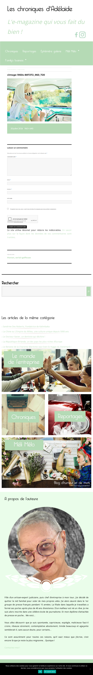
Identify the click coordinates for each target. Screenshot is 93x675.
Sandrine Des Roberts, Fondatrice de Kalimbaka (26, 326)
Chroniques (11, 50)
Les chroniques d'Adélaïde (39, 7)
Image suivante (20, 69)
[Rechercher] (88, 291)
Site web (9, 198)
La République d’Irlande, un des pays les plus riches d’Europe (32, 341)
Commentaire (11, 156)
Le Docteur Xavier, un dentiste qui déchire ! (24, 336)
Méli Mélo (71, 50)
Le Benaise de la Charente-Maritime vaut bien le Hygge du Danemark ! (37, 346)
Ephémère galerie (51, 50)
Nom (9, 179)
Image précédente (11, 69)
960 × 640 (28, 128)
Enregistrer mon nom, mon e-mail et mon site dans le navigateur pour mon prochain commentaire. (33, 209)
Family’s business (14, 60)
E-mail (9, 189)
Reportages (29, 50)
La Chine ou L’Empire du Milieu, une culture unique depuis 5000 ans (36, 331)
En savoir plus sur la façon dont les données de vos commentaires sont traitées (39, 234)
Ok (40, 671)
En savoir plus (50, 671)
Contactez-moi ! (12, 647)
